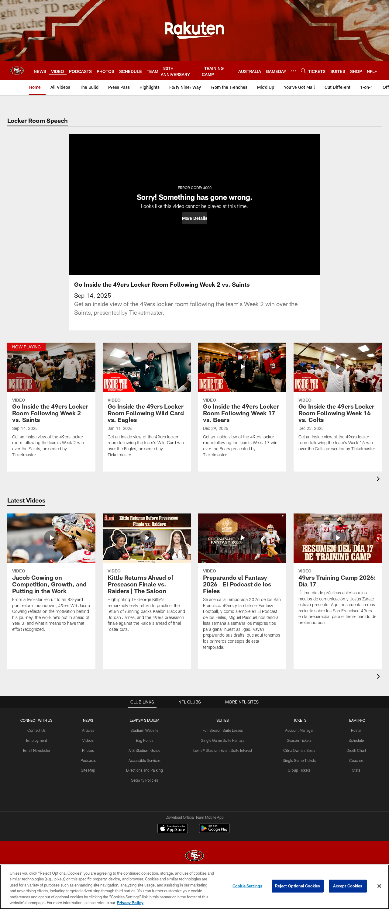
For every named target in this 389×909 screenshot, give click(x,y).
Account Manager (299, 730)
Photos (88, 750)
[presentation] (379, 479)
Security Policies (144, 780)
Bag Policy (144, 740)
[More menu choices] (293, 70)
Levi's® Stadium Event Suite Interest (222, 750)
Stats (356, 770)
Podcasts (88, 760)
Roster (356, 730)
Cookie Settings (247, 885)
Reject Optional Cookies (297, 885)
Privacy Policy (130, 902)
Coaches (356, 760)
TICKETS (299, 720)
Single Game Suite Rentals (222, 740)
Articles (88, 730)
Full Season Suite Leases (223, 730)
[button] (194, 218)
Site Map (88, 770)
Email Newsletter (36, 750)
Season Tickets (299, 740)
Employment (36, 740)
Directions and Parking (144, 770)
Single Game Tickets (299, 760)
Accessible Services (144, 760)
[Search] (303, 71)
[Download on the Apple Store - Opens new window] (172, 829)
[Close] (379, 886)
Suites (222, 720)
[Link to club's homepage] (17, 70)
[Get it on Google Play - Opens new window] (214, 831)
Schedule (356, 740)
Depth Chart (356, 750)
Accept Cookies (348, 885)
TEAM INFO (356, 720)
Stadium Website (144, 730)
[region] (194, 886)
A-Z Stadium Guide (144, 750)
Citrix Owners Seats (299, 750)
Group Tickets (299, 770)
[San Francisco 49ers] (194, 856)
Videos (88, 740)
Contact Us (36, 730)
